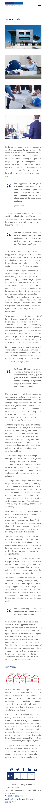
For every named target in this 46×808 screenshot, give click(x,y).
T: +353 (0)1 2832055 (13, 796)
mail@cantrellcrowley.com (15, 799)
